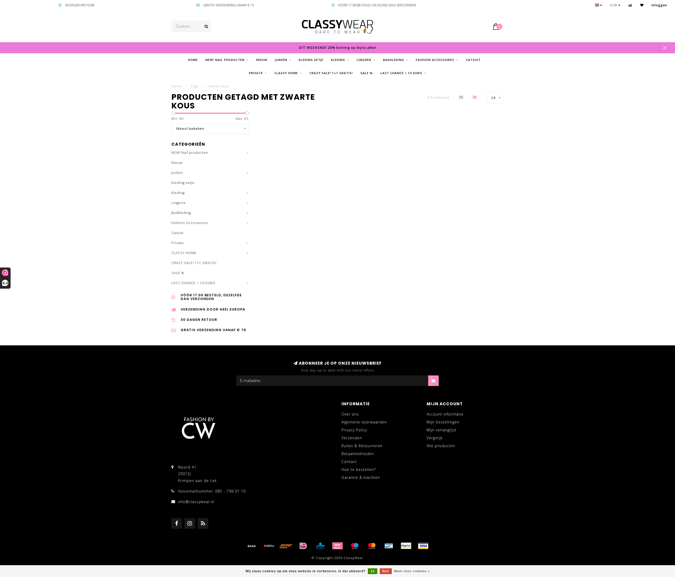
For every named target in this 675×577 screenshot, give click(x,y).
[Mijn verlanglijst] (642, 5)
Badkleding (393, 60)
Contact (349, 461)
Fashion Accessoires (435, 60)
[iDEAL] (303, 546)
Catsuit (473, 60)
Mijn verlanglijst (441, 429)
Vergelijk (435, 437)
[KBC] (320, 546)
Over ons (350, 414)
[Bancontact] (389, 546)
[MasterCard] (371, 546)
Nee (385, 571)
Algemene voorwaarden (364, 422)
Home (193, 60)
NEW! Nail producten (225, 60)
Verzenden (351, 437)
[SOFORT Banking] (286, 546)
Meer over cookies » (412, 571)
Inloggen (659, 5)
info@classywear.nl (196, 501)
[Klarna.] (337, 546)
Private (256, 73)
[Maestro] (354, 546)
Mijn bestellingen (443, 422)
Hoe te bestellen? (358, 469)
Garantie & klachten (360, 477)
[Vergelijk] (630, 5)
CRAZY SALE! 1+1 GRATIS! (331, 73)
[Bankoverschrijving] (251, 546)
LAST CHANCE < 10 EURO (401, 73)
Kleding (338, 60)
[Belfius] (269, 546)
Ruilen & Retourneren (362, 445)
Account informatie (445, 414)
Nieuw (261, 60)
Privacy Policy (354, 429)
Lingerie (364, 60)
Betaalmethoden (357, 453)
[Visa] (423, 546)
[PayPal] (406, 546)
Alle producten (441, 445)
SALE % (366, 73)
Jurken (281, 60)
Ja (372, 571)
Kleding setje (311, 60)
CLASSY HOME (286, 73)
